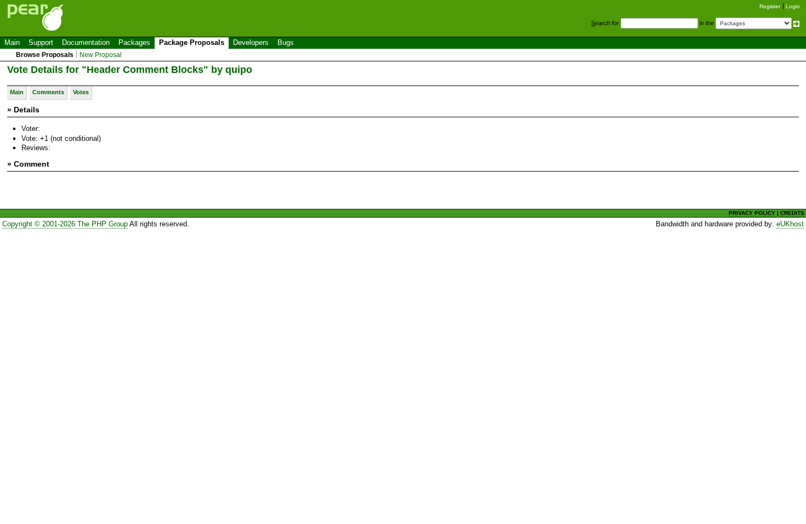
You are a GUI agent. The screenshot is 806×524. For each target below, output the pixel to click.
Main (12, 42)
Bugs (285, 42)
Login (793, 6)
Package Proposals (191, 42)
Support (41, 42)
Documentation (86, 42)
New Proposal (101, 55)
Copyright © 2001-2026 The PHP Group (65, 224)
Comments (48, 92)
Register (769, 6)
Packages (134, 42)
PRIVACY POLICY (752, 213)
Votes (81, 92)
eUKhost (790, 224)
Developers (251, 42)
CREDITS (792, 213)
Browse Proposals (44, 55)
